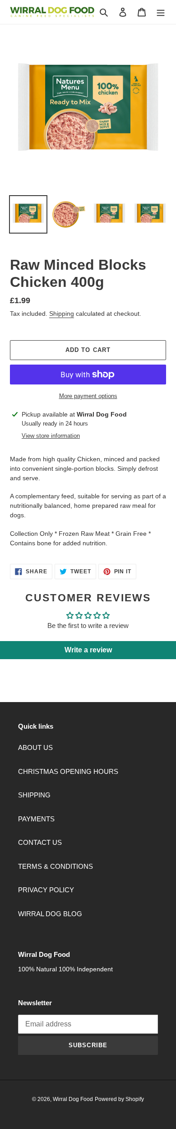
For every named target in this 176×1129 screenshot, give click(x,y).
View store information (51, 435)
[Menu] (160, 12)
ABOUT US (35, 747)
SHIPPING (34, 795)
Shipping (61, 313)
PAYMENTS (36, 819)
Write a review (88, 650)
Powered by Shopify (119, 1099)
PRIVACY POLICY (46, 890)
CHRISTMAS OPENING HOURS (68, 771)
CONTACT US (40, 842)
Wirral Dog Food (73, 1099)
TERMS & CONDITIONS (55, 866)
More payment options (88, 396)
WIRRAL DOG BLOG (50, 914)
